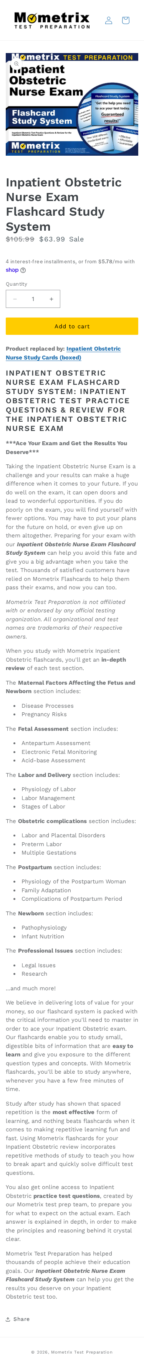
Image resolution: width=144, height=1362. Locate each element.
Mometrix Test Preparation (82, 1352)
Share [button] (21, 1319)
